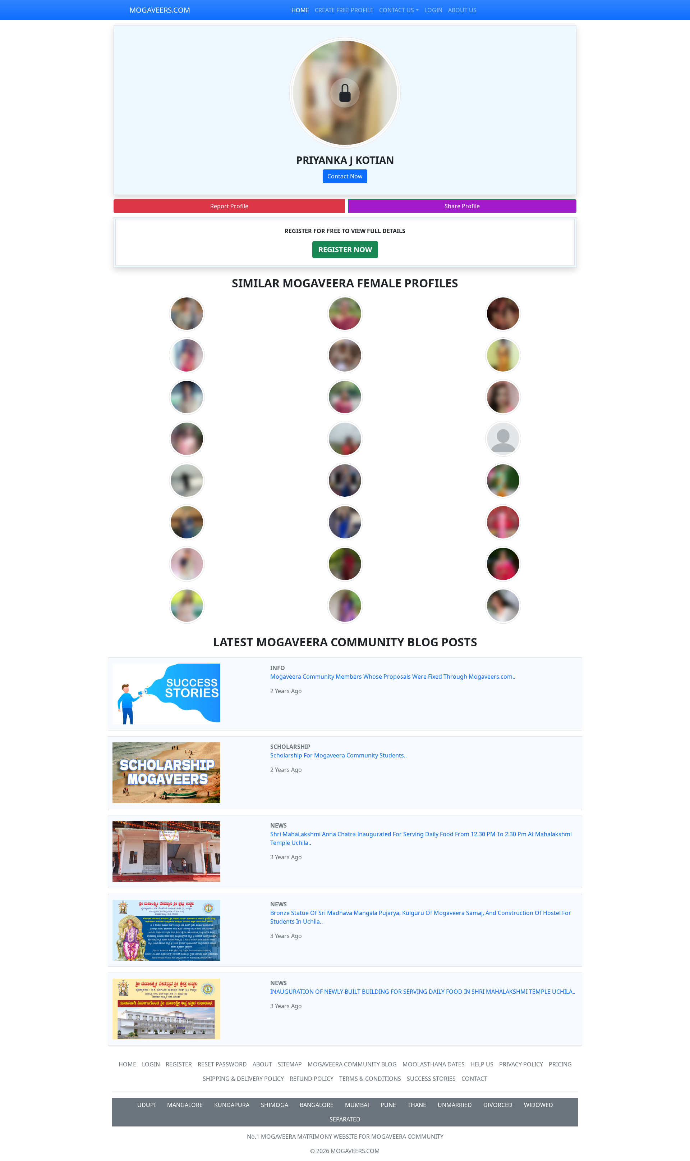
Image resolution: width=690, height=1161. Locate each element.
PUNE (388, 1105)
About (262, 1064)
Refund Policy (312, 1079)
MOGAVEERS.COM (159, 10)
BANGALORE (317, 1105)
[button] (345, 249)
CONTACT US (396, 10)
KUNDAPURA (231, 1105)
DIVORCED (497, 1105)
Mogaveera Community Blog (352, 1064)
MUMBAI (357, 1105)
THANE (417, 1105)
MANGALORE (185, 1105)
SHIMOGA (274, 1105)
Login (151, 1064)
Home (127, 1064)
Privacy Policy (521, 1064)
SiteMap (290, 1064)
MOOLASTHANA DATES (433, 1064)
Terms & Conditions (370, 1079)
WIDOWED (538, 1105)
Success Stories (431, 1079)
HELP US (481, 1064)
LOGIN (433, 10)
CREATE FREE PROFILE (344, 10)
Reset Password (222, 1064)
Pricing (560, 1064)
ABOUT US (462, 10)
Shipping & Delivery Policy (243, 1079)
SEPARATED (345, 1119)
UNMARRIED (455, 1105)
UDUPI (146, 1105)
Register (179, 1064)
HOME (300, 10)
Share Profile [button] (462, 206)
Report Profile (229, 206)
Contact (474, 1079)
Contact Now (345, 176)
